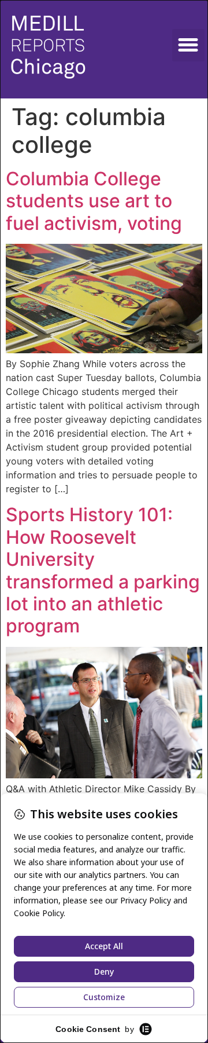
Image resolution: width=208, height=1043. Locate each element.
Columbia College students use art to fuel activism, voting (94, 201)
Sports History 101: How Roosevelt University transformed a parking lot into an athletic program (103, 570)
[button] (188, 45)
